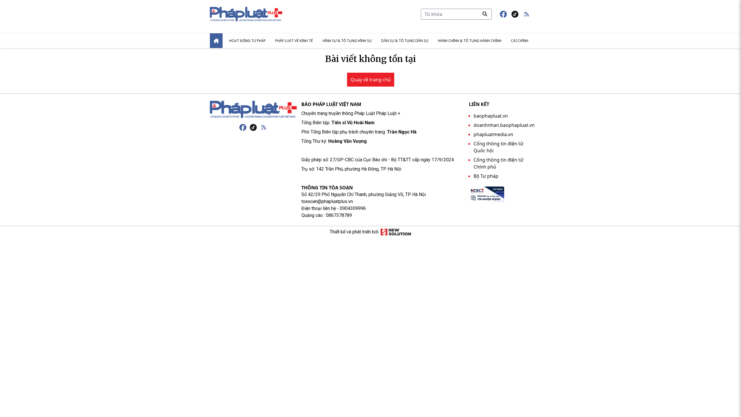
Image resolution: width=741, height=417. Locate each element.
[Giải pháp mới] (396, 231)
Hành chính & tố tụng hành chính (469, 40)
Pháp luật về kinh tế (294, 40)
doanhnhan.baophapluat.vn (504, 125)
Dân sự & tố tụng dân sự (404, 40)
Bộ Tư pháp (486, 176)
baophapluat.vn (491, 116)
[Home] (216, 41)
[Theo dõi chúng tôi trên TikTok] (515, 14)
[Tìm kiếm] (484, 13)
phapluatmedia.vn (493, 134)
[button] (526, 14)
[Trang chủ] (253, 109)
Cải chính (519, 40)
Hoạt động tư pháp (247, 40)
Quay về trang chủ (371, 79)
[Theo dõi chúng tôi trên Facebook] (503, 14)
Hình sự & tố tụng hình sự (347, 40)
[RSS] (263, 127)
